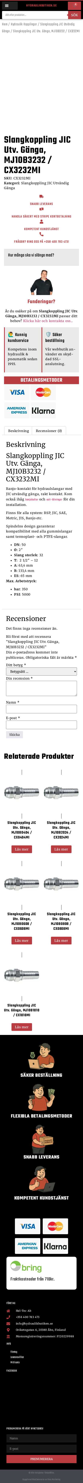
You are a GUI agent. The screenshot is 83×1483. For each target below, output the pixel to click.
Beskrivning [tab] (18, 431)
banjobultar (31, 499)
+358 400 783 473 (56, 242)
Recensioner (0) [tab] (49, 431)
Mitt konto (15, 1362)
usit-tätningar (54, 499)
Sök (74, 15)
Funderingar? (42, 302)
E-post (13, 718)
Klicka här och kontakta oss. (47, 321)
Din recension (19, 678)
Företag (13, 1352)
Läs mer (22, 849)
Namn (13, 702)
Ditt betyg (16, 665)
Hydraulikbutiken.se (41, 5)
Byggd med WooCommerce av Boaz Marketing (41, 1479)
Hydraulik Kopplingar (24, 24)
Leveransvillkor (17, 1357)
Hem (4, 24)
